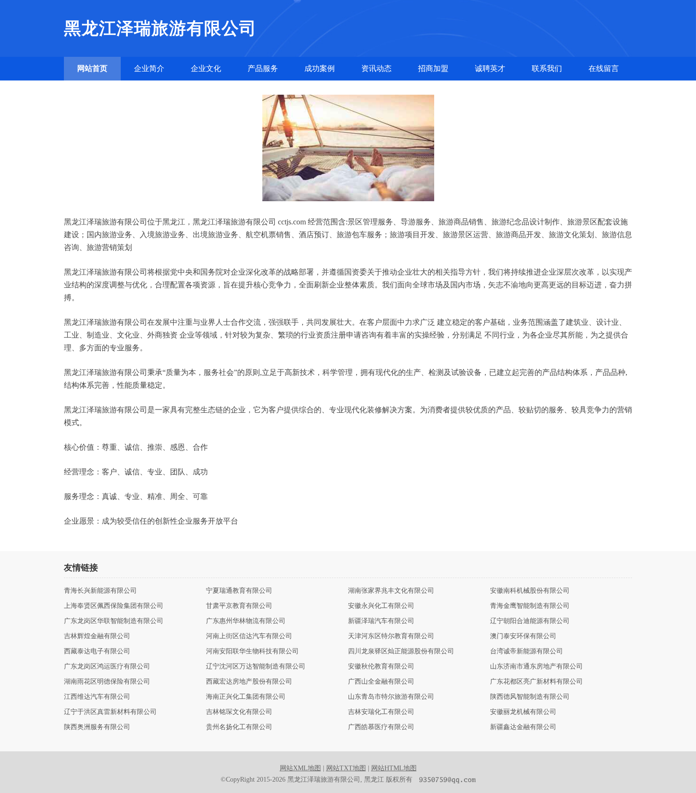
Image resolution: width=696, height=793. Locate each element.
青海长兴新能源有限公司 (100, 591)
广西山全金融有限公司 (381, 681)
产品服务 (263, 68)
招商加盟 (433, 68)
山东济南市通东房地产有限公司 (536, 666)
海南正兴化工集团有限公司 (246, 697)
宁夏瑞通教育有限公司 (239, 591)
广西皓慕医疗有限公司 (381, 727)
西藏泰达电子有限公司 (97, 651)
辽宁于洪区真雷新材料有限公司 (110, 712)
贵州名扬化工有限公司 (239, 727)
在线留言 (604, 68)
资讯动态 (376, 68)
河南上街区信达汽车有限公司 (249, 636)
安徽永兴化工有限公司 (381, 606)
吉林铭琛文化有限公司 (239, 712)
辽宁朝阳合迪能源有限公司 (530, 621)
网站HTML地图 (394, 768)
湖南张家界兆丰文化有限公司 (391, 591)
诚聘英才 (490, 68)
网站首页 (92, 68)
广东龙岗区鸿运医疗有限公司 (107, 666)
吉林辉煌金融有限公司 (97, 636)
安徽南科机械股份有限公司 (530, 591)
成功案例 (319, 68)
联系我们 (547, 68)
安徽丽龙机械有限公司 (523, 712)
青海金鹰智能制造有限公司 (530, 606)
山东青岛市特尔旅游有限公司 (391, 697)
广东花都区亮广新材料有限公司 (536, 681)
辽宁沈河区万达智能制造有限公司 (255, 666)
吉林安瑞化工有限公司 (381, 712)
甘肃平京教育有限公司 (239, 606)
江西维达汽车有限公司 (97, 697)
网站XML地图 (300, 768)
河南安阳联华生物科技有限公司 (252, 651)
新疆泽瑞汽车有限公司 (381, 621)
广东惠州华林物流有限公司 (246, 621)
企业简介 (149, 68)
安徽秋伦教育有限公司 (381, 666)
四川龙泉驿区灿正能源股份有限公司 (401, 651)
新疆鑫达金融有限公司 (523, 727)
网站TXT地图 (346, 768)
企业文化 (206, 68)
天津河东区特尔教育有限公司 (391, 636)
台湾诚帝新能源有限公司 (526, 651)
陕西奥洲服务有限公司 (97, 727)
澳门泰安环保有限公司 (523, 636)
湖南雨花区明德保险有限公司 (107, 681)
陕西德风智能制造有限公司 (530, 697)
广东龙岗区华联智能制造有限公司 (113, 621)
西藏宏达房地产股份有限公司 (249, 681)
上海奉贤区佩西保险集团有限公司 (113, 606)
